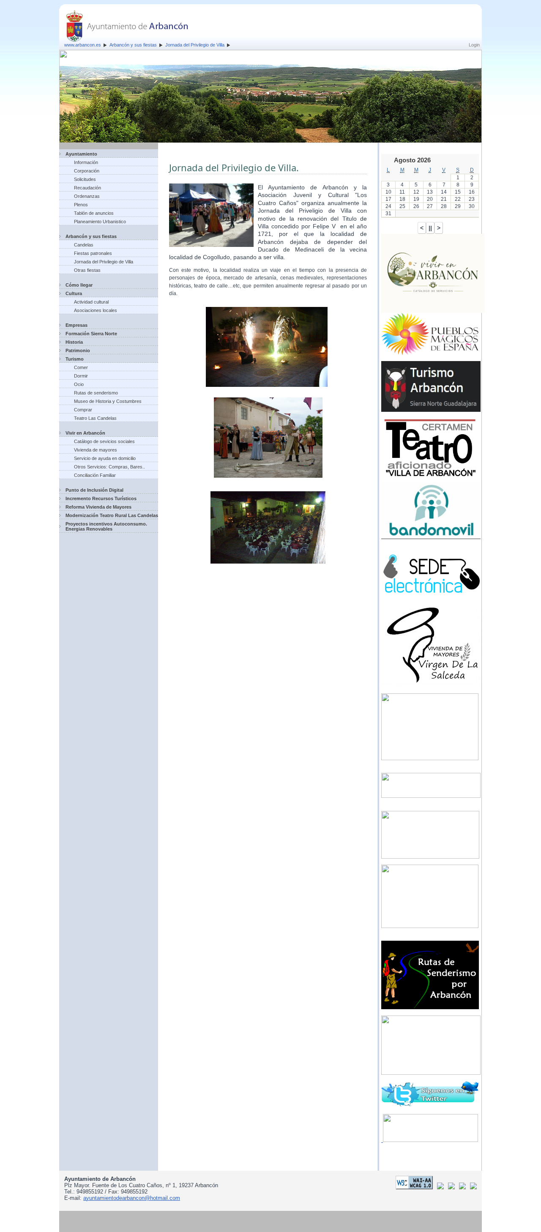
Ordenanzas (87, 196)
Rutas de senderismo (96, 392)
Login (474, 44)
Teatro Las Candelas (95, 418)
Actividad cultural (91, 301)
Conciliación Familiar (95, 475)
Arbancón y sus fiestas (133, 44)
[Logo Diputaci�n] (442, 1187)
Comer (81, 367)
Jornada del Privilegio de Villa (194, 44)
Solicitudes (85, 179)
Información (86, 162)
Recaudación (87, 187)
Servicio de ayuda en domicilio (105, 458)
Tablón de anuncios (94, 213)
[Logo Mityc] (464, 1187)
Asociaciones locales (95, 310)
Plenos (81, 204)
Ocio (79, 384)
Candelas (83, 244)
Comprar (83, 409)
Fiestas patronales (93, 253)
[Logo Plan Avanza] (453, 1187)
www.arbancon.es (82, 44)
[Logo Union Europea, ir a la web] (473, 1187)
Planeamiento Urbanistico (100, 221)
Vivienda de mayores (95, 449)
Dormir (81, 375)
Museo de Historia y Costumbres (108, 401)
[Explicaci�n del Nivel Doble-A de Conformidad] (416, 1187)
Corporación (86, 170)
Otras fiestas (87, 270)
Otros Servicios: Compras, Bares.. (109, 466)
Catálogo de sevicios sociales (104, 441)
